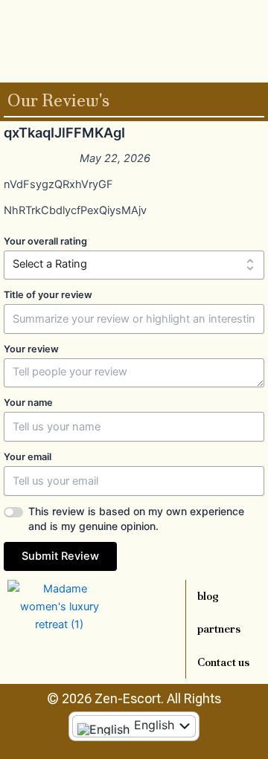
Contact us (223, 662)
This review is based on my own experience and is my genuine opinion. (136, 518)
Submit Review (60, 556)
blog (208, 596)
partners (218, 628)
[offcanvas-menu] (258, 40)
